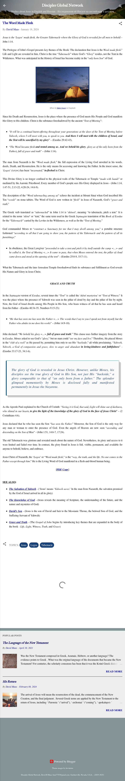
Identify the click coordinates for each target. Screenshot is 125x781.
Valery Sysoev (61, 108)
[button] (120, 23)
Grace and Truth (18, 522)
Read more (114, 671)
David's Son (15, 511)
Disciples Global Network (62, 5)
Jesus (23, 545)
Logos (34, 545)
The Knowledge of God (22, 500)
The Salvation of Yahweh (22, 489)
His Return (9, 682)
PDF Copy (62, 469)
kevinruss (69, 768)
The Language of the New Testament (25, 643)
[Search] (120, 7)
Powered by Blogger (64, 761)
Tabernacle (47, 545)
